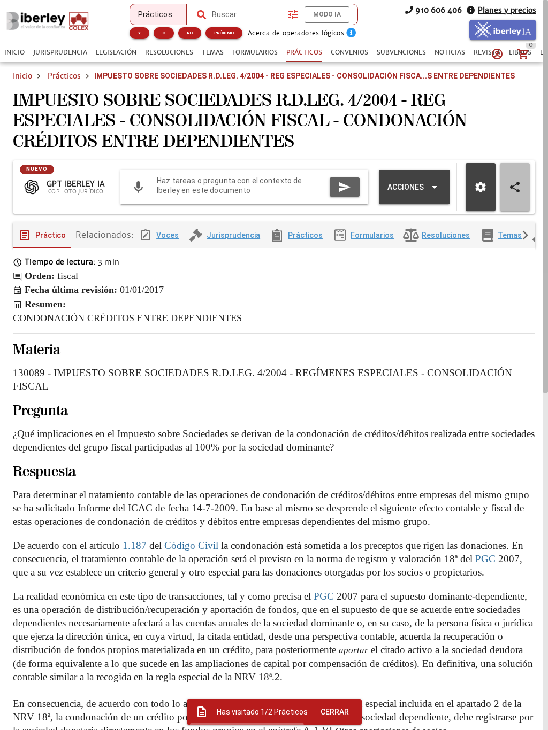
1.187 (135, 545)
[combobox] (247, 14)
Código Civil (191, 545)
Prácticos (64, 76)
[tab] (14, 52)
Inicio (22, 76)
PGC (485, 558)
